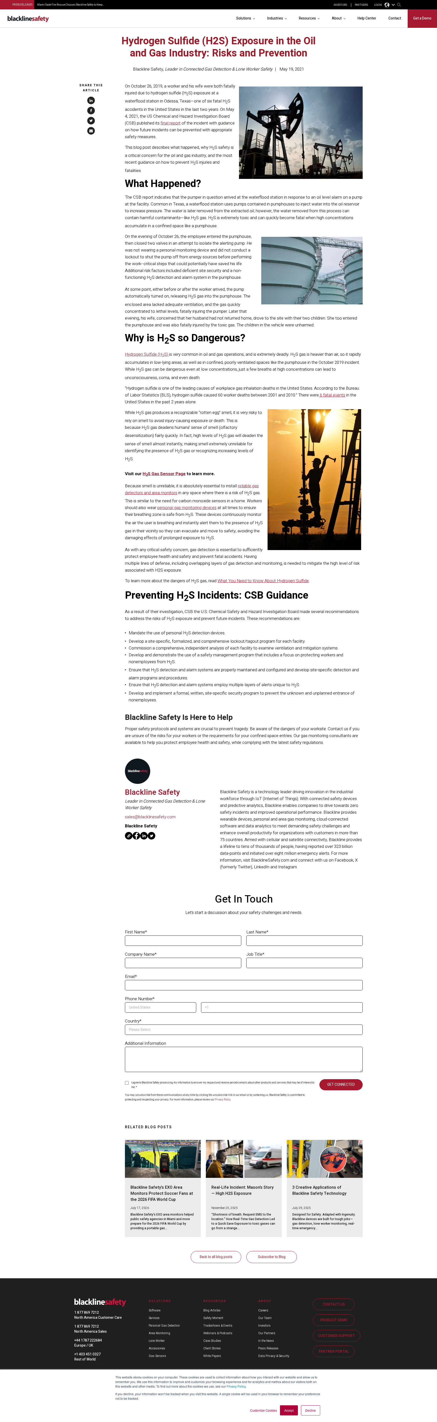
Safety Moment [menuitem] (213, 1318)
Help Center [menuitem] (367, 18)
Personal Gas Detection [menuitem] (164, 1325)
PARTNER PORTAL (334, 1351)
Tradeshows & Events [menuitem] (217, 1325)
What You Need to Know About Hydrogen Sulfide (263, 581)
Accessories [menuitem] (157, 1348)
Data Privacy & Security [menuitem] (273, 1356)
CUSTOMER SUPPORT (336, 1336)
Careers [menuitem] (263, 1310)
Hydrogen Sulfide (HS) (147, 354)
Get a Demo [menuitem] (422, 18)
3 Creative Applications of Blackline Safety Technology (319, 1190)
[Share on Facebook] (91, 110)
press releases (22, 5)
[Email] (91, 131)
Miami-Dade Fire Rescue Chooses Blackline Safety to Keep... (70, 5)
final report (171, 123)
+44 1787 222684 (88, 1340)
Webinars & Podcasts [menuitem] (217, 1333)
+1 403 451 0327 (87, 1354)
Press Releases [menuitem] (268, 1348)
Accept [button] (289, 1410)
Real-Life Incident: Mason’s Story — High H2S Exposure (242, 1190)
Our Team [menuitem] (265, 1318)
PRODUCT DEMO (333, 1320)
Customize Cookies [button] (263, 1410)
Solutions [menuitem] (243, 18)
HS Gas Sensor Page (164, 474)
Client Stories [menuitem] (212, 1348)
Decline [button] (310, 1410)
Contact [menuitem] (394, 18)
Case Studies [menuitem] (212, 1341)
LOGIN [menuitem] (378, 5)
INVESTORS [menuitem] (340, 5)
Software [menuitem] (154, 1310)
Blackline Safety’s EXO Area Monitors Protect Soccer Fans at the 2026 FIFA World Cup (161, 1193)
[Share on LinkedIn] (91, 100)
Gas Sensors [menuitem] (157, 1356)
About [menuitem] (337, 18)
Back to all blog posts (216, 1257)
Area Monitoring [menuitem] (159, 1333)
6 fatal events (332, 395)
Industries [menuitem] (275, 18)
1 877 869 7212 (86, 1312)
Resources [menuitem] (307, 18)
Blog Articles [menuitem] (212, 1310)
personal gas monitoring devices (186, 508)
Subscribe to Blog (272, 1257)
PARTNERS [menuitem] (361, 5)
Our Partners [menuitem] (266, 1333)
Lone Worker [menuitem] (157, 1341)
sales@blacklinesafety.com (150, 817)
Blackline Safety (148, 69)
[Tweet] (91, 120)
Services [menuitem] (154, 1318)
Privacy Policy (236, 1386)
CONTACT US (334, 1304)
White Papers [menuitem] (212, 1356)
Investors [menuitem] (264, 1325)
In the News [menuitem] (266, 1341)
